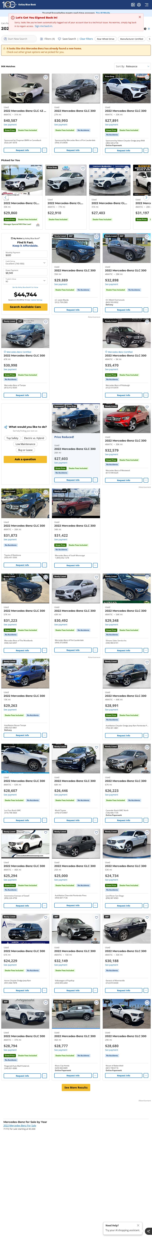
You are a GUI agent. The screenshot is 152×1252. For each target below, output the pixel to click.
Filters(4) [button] (50, 38)
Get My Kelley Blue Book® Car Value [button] (25, 287)
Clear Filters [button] (86, 38)
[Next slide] (146, 198)
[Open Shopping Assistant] (148, 1231)
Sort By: (120, 66)
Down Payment (12, 270)
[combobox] (19, 38)
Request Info (22, 150)
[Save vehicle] (45, 77)
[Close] (138, 1225)
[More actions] (44, 150)
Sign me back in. (44, 26)
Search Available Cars (25, 307)
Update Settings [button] (36, 300)
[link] (83, 130)
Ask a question (25, 459)
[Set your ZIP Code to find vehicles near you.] (149, 29)
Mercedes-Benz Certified (19, 352)
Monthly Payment (13, 252)
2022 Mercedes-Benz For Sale (19, 1125)
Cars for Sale (7, 23)
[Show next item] (94, 418)
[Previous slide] (6, 198)
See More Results (76, 1087)
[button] (133, 5)
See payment (10, 124)
